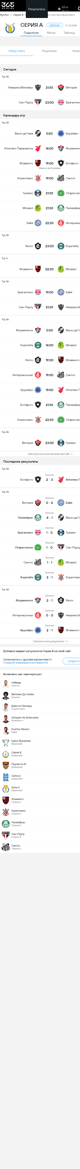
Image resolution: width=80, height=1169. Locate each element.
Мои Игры (66, 9)
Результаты (36, 9)
